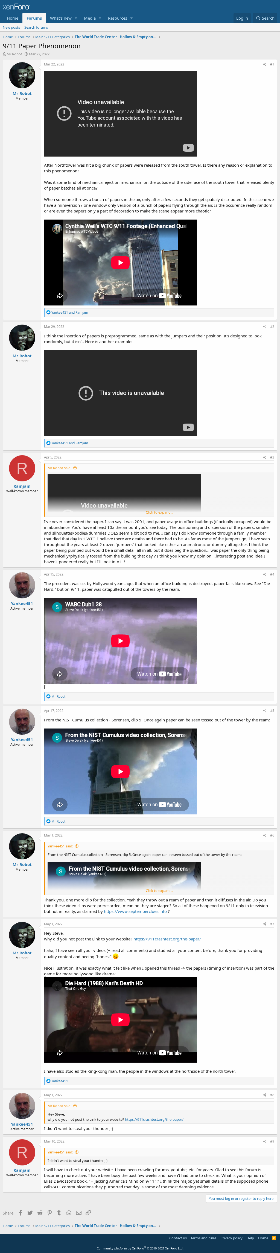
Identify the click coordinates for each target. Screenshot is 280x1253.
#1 (272, 64)
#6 (272, 835)
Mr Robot (14, 54)
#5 (272, 710)
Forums (34, 18)
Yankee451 (22, 603)
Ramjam (22, 486)
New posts (11, 27)
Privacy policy (231, 1238)
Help (250, 1238)
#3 (272, 457)
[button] (76, 18)
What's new (61, 18)
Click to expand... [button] (159, 512)
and (69, 312)
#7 (272, 924)
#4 (272, 574)
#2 (272, 326)
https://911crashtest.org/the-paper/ (167, 939)
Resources (117, 18)
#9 (272, 1141)
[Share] (264, 64)
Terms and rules (203, 1238)
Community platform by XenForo (140, 1248)
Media (90, 18)
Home (12, 18)
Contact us (178, 1238)
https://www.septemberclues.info (135, 911)
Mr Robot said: (59, 467)
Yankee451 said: (60, 846)
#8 (272, 1095)
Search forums (36, 27)
